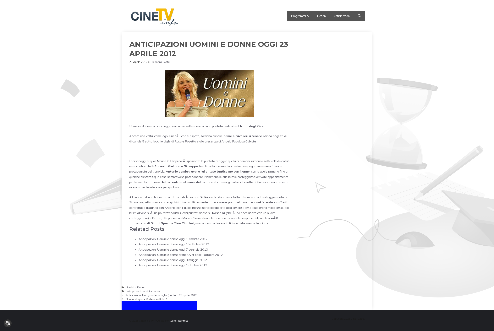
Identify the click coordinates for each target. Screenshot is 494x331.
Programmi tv (300, 16)
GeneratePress (179, 320)
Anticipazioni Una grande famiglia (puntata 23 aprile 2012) (161, 295)
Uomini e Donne (135, 287)
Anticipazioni (341, 16)
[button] (359, 16)
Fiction (321, 16)
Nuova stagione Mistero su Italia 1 (146, 299)
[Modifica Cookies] (8, 323)
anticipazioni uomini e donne (143, 291)
